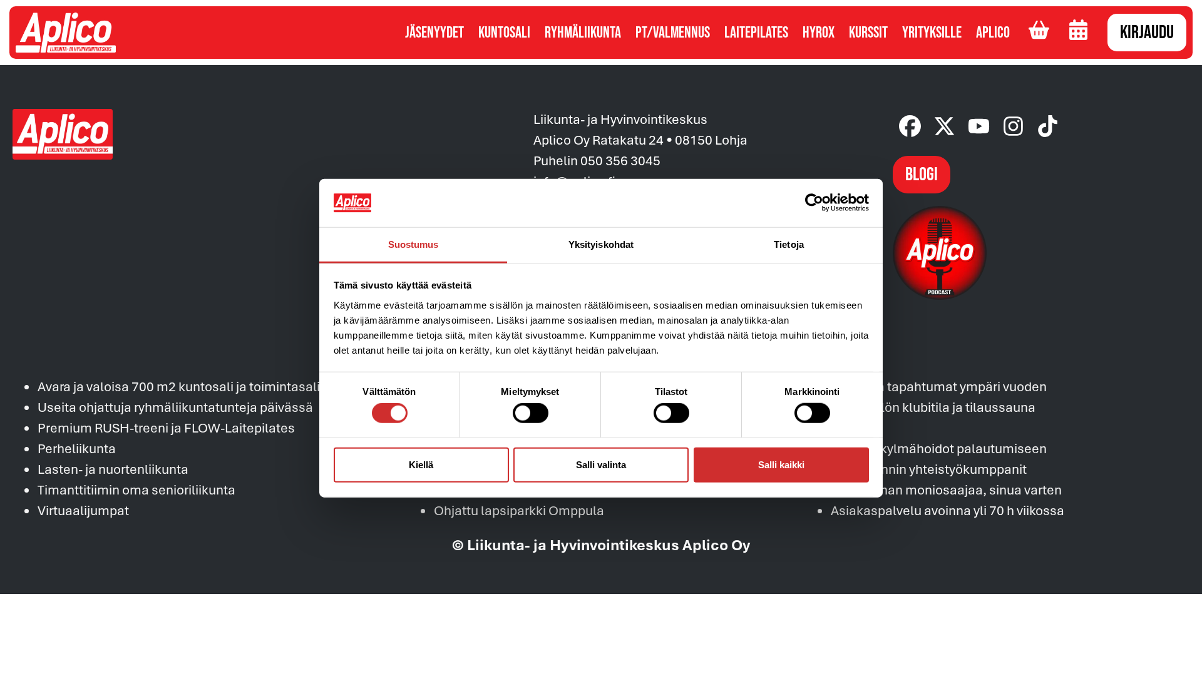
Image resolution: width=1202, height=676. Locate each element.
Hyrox (819, 33)
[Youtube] (979, 126)
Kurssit (868, 33)
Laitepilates (756, 33)
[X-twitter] (944, 126)
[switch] (530, 413)
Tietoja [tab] (789, 244)
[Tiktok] (1047, 126)
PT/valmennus (672, 33)
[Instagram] (1013, 126)
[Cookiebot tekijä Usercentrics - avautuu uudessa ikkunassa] (814, 202)
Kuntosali (504, 33)
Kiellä (421, 464)
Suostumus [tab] (413, 244)
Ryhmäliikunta (583, 33)
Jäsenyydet (434, 33)
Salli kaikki (781, 464)
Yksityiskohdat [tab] (601, 244)
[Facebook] (910, 126)
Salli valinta (601, 464)
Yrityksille (932, 33)
